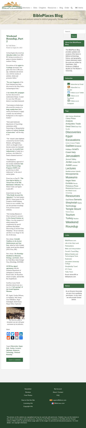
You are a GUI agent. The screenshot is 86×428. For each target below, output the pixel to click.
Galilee (70, 145)
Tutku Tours (69, 272)
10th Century (69, 116)
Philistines (69, 186)
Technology (9, 352)
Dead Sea (70, 126)
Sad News (69, 200)
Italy (7, 348)
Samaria (78, 199)
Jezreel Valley (71, 159)
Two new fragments (13, 82)
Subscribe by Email (76, 84)
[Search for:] (74, 31)
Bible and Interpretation (73, 248)
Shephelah (71, 202)
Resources (52, 8)
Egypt (21, 346)
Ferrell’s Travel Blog (71, 251)
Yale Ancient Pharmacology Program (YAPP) (14, 166)
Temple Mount (73, 209)
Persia (75, 183)
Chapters (42, 8)
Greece (77, 146)
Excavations (73, 139)
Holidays (69, 149)
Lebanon (74, 165)
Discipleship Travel (71, 266)
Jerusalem (73, 156)
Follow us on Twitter (77, 92)
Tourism (70, 214)
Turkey (69, 218)
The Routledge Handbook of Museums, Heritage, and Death (14, 256)
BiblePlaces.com (70, 240)
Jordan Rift (76, 162)
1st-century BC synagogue (16, 92)
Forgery (77, 143)
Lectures (18, 348)
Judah (69, 165)
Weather (76, 218)
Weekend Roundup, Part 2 (14, 39)
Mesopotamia (72, 174)
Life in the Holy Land (72, 243)
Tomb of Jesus (70, 212)
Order (67, 8)
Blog (61, 8)
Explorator (68, 259)
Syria (80, 203)
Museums (9, 350)
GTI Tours (68, 269)
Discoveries (14, 346)
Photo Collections (23, 8)
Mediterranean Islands (73, 171)
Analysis (69, 121)
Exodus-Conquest (70, 143)
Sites (35, 8)
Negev (68, 181)
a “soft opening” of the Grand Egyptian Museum (14, 289)
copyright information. (20, 423)
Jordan (12, 348)
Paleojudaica (69, 246)
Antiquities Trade (73, 124)
